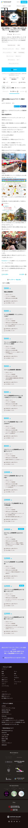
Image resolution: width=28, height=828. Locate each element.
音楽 (15, 673)
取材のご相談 (5, 738)
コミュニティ (18, 34)
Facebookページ (6, 260)
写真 (3, 673)
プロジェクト (5, 91)
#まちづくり (18, 56)
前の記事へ (6, 274)
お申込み (4, 706)
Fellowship (4, 716)
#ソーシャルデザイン (7, 52)
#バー (18, 59)
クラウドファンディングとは (8, 708)
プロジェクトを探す (7, 6)
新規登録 (24, 2)
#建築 (19, 45)
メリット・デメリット (6, 714)
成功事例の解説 (5, 712)
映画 (3, 671)
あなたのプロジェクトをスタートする (15, 657)
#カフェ (17, 48)
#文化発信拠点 (21, 52)
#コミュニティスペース (13, 63)
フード (15, 683)
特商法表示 (4, 745)
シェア (6, 82)
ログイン (18, 2)
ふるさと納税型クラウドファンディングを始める (13, 720)
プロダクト (16, 677)
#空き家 (23, 48)
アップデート (14, 91)
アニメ (3, 675)
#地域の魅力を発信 (11, 45)
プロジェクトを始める (21, 6)
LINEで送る (23, 82)
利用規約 (4, 741)
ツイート (15, 82)
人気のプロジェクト (6, 694)
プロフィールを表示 (21, 88)
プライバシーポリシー (7, 743)
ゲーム (15, 675)
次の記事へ (22, 274)
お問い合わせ (5, 736)
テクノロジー (5, 681)
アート (15, 671)
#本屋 (15, 52)
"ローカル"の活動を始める (8, 718)
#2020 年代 (4, 732)
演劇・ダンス (4, 679)
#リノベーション (10, 56)
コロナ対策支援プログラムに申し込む (10, 724)
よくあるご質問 (5, 734)
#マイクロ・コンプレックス (8, 48)
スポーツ (4, 683)
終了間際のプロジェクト (7, 698)
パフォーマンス (17, 681)
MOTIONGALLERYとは (7, 730)
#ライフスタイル (11, 59)
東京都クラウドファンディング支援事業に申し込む (13, 722)
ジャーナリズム (5, 686)
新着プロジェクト (6, 696)
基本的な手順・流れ (6, 710)
